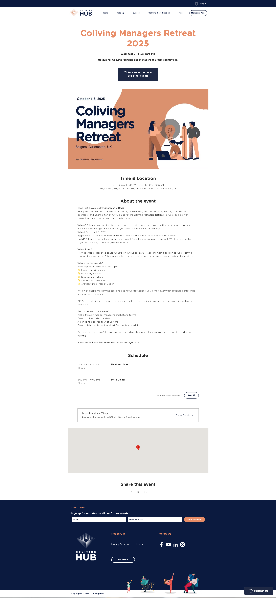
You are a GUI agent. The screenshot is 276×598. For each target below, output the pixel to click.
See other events (138, 76)
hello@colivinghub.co (127, 544)
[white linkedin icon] (175, 545)
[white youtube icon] (168, 545)
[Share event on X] (138, 492)
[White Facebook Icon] (161, 545)
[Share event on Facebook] (131, 492)
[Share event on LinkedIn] (145, 492)
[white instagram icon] (183, 545)
